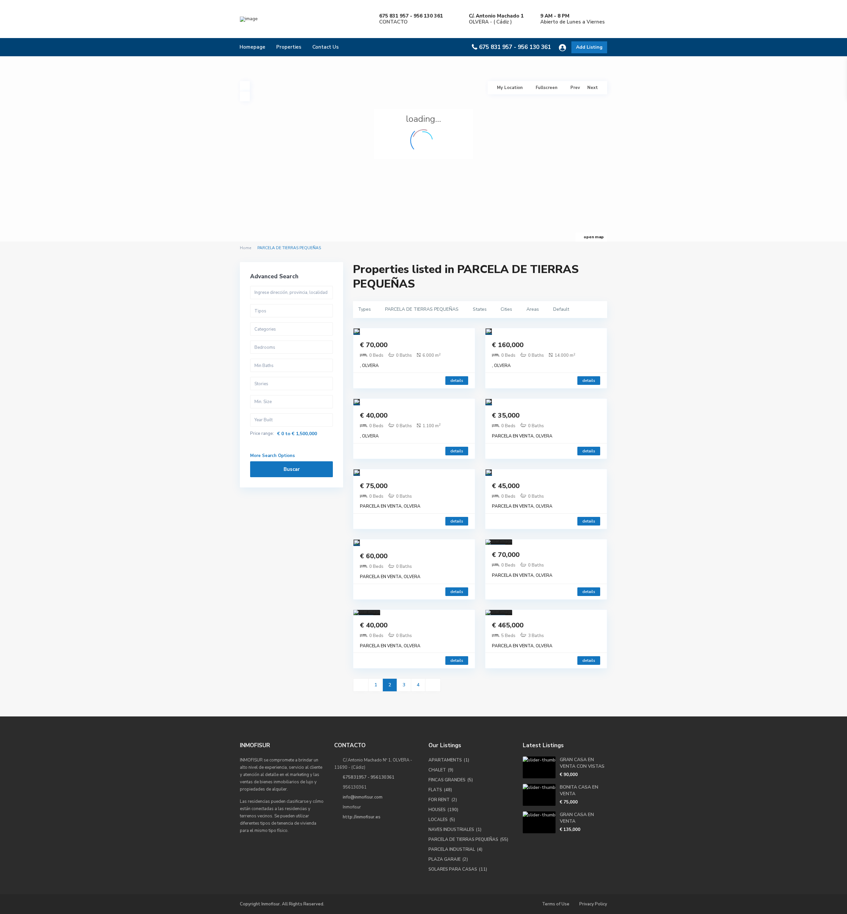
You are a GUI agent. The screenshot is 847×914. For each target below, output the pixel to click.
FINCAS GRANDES (447, 780)
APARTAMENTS (445, 760)
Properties (288, 47)
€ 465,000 (507, 625)
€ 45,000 (505, 485)
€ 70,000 (373, 345)
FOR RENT (439, 800)
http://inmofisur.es (361, 817)
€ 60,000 (373, 556)
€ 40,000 (373, 415)
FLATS (435, 790)
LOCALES (438, 820)
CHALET (437, 770)
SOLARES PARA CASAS (452, 869)
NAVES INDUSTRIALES (451, 830)
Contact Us (325, 47)
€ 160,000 (507, 345)
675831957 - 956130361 (368, 777)
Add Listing (589, 47)
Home (245, 248)
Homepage (252, 47)
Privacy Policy (593, 904)
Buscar (292, 469)
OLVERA (370, 366)
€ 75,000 (373, 485)
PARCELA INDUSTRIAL (451, 849)
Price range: (262, 434)
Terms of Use (555, 904)
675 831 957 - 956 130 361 (515, 47)
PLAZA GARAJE (444, 859)
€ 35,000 (505, 415)
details (456, 380)
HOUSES (437, 810)
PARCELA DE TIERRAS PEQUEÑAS (463, 840)
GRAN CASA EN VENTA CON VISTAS (582, 762)
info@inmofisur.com (362, 797)
